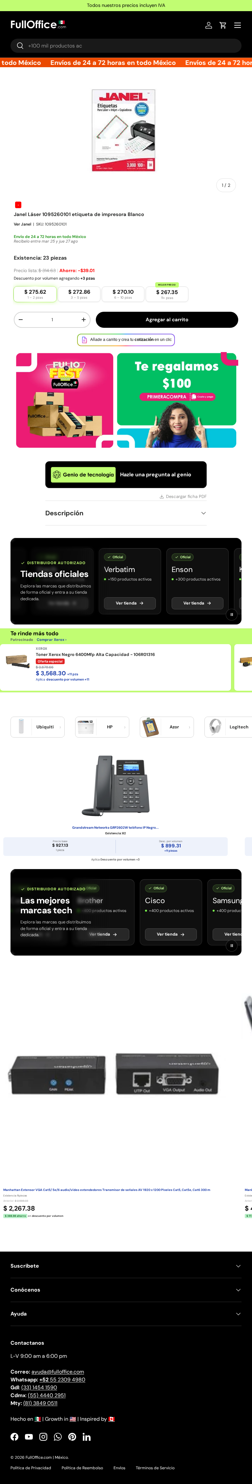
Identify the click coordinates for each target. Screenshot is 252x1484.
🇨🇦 (111, 1418)
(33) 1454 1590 (39, 1387)
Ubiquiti (45, 727)
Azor (174, 727)
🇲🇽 (37, 1418)
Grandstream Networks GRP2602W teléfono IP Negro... (115, 827)
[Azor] (150, 727)
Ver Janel (22, 224)
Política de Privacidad (30, 1468)
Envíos (119, 1468)
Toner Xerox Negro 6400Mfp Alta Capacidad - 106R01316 (95, 654)
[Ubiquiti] (21, 727)
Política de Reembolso (82, 1468)
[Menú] (237, 25)
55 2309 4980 (62, 1379)
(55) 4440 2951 (47, 1395)
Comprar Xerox (50, 639)
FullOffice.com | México (47, 1457)
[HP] (85, 727)
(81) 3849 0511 (40, 1403)
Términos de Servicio (155, 1468)
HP (110, 727)
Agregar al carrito (167, 319)
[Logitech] (215, 727)
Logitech (239, 727)
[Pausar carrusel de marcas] (232, 615)
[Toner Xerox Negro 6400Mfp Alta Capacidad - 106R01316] (17, 662)
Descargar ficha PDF (186, 496)
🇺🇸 (73, 1418)
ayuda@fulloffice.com (58, 1371)
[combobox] (126, 46)
